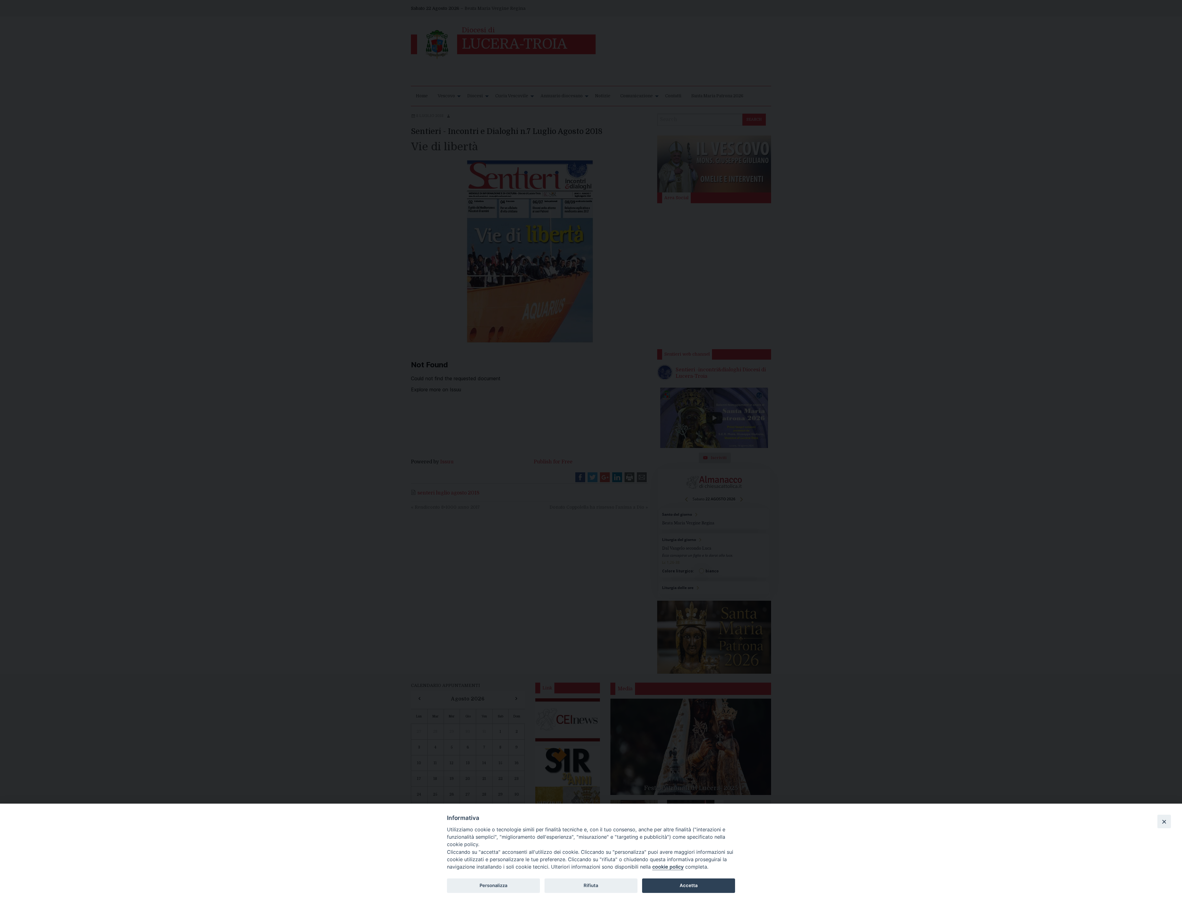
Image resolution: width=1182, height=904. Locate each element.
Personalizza (493, 885)
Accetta (689, 885)
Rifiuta (591, 885)
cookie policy (668, 867)
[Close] (1164, 821)
